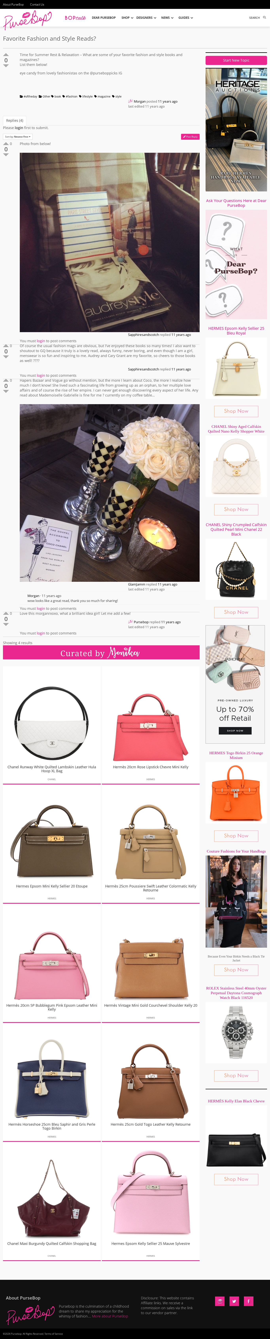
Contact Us (37, 4)
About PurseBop (13, 4)
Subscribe (202, 1332)
